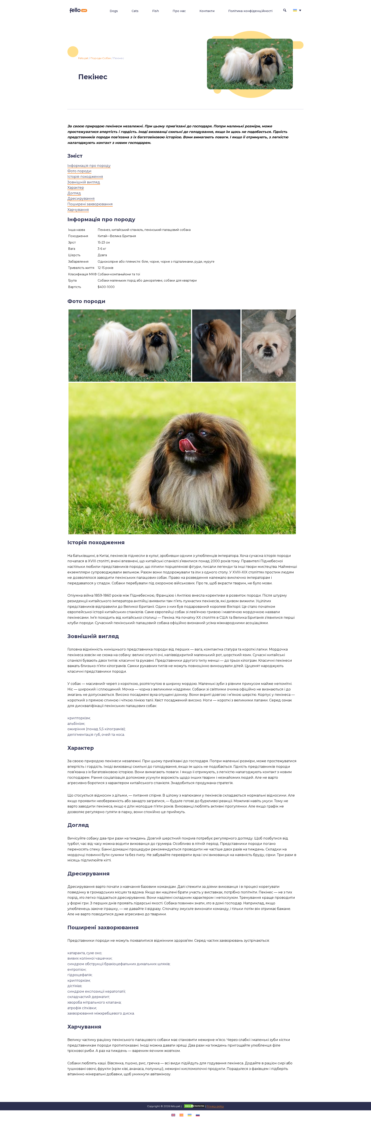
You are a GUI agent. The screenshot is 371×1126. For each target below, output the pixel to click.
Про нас (179, 11)
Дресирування (81, 199)
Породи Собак (101, 58)
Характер (75, 188)
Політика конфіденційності (250, 11)
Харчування (78, 210)
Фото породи (79, 171)
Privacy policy (215, 1106)
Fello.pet (83, 58)
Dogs (114, 11)
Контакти (206, 11)
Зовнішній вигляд (83, 182)
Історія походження (85, 177)
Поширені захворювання (90, 204)
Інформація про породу (89, 166)
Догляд (74, 193)
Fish (155, 11)
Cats (135, 11)
